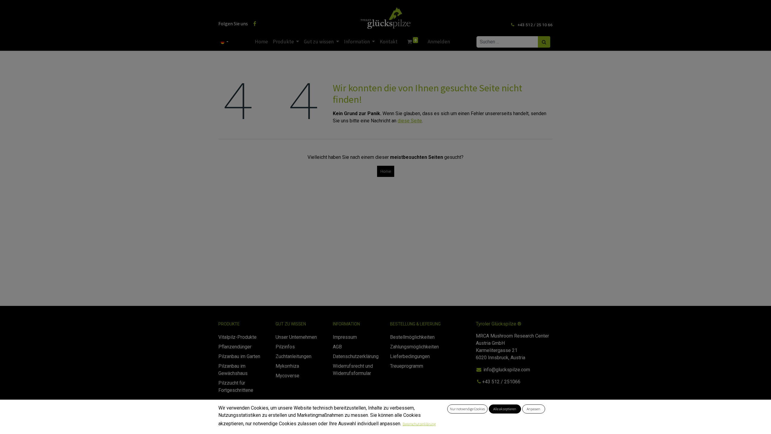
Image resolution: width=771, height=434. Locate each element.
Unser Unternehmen (296, 337)
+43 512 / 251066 (502, 382)
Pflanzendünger (234, 347)
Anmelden (439, 41)
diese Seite (410, 121)
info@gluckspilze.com (506, 370)
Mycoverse (287, 376)
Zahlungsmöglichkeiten (414, 347)
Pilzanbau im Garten (239, 356)
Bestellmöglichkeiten (412, 337)
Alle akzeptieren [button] (504, 409)
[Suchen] (544, 42)
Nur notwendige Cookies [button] (467, 409)
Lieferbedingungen (410, 356)
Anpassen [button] (533, 409)
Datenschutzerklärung (419, 424)
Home (385, 171)
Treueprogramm (406, 366)
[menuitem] (261, 42)
